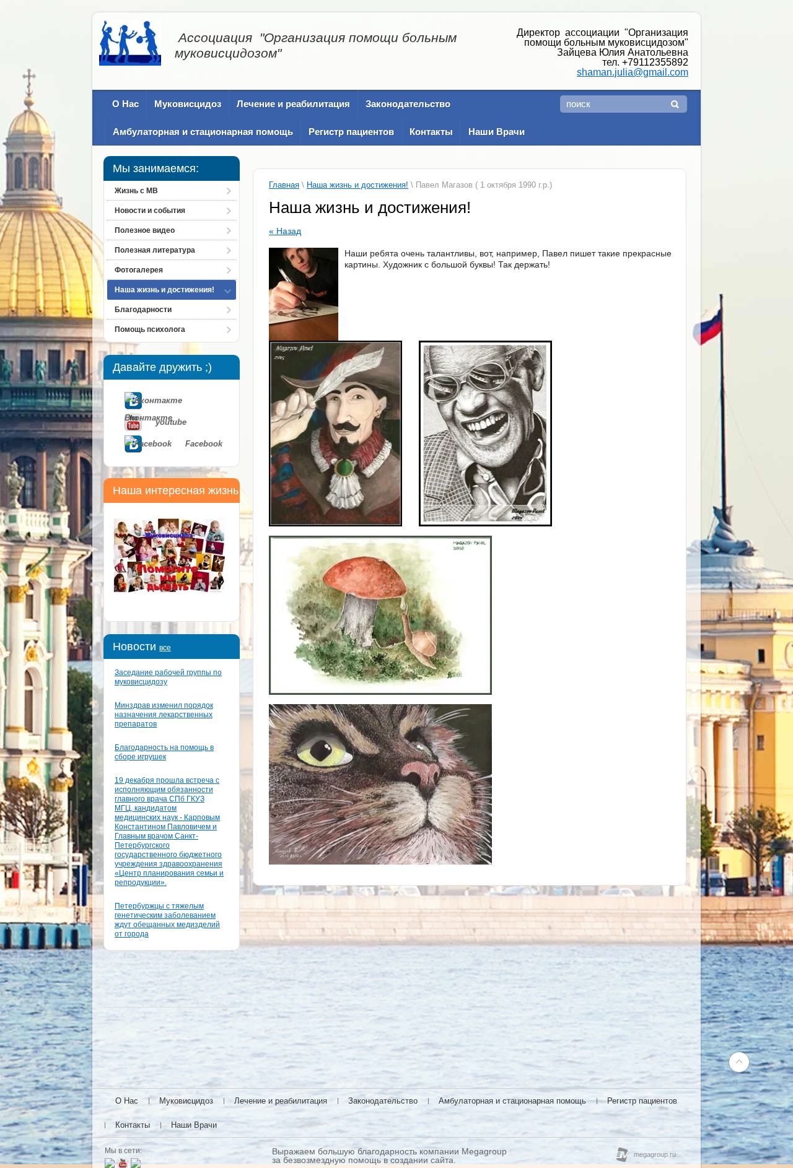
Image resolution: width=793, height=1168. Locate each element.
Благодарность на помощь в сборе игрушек (164, 752)
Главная (284, 185)
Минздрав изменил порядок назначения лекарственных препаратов (164, 714)
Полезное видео (145, 230)
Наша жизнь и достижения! (164, 289)
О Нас (125, 103)
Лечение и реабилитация (293, 103)
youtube (171, 422)
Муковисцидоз (187, 103)
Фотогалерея (139, 270)
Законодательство (408, 103)
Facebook (203, 443)
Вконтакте (182, 400)
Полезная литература (155, 250)
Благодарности (143, 309)
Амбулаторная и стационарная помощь (203, 131)
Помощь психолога (150, 329)
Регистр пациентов (351, 131)
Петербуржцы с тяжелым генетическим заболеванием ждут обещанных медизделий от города (167, 920)
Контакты (431, 131)
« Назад (285, 231)
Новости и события (150, 210)
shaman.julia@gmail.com (632, 72)
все (165, 647)
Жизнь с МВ (136, 190)
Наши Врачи (496, 131)
